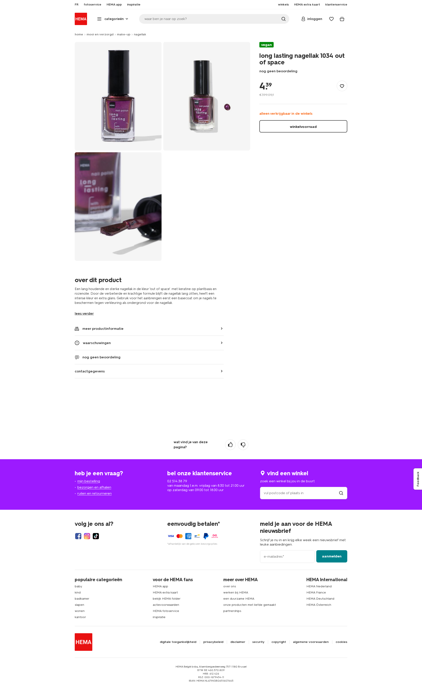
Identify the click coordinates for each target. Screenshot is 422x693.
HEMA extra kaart (165, 592)
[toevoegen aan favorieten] (342, 86)
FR (76, 4)
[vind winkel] (341, 493)
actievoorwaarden (166, 605)
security (258, 642)
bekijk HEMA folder (166, 598)
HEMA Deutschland (320, 598)
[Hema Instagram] (87, 536)
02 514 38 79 (177, 481)
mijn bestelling (88, 481)
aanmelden (332, 556)
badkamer (82, 598)
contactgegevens (90, 371)
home (79, 34)
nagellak (140, 34)
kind (78, 592)
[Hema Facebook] (78, 536)
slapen (79, 605)
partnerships (232, 611)
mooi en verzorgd (100, 34)
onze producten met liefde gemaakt (249, 605)
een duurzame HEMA (238, 598)
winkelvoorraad (303, 127)
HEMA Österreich (318, 605)
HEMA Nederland (319, 586)
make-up (123, 34)
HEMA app (160, 586)
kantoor (80, 617)
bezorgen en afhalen (94, 487)
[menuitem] (76, 4)
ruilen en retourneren (94, 493)
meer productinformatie (103, 329)
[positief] (230, 444)
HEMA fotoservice (166, 611)
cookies (341, 642)
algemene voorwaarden (311, 642)
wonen (80, 611)
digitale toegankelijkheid (178, 642)
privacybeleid (213, 642)
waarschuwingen (97, 343)
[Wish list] (331, 19)
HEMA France (316, 592)
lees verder (84, 313)
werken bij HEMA (235, 592)
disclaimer (237, 642)
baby (78, 586)
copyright (278, 642)
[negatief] (243, 444)
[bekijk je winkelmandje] (342, 19)
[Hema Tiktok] (96, 536)
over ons (229, 586)
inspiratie (159, 617)
